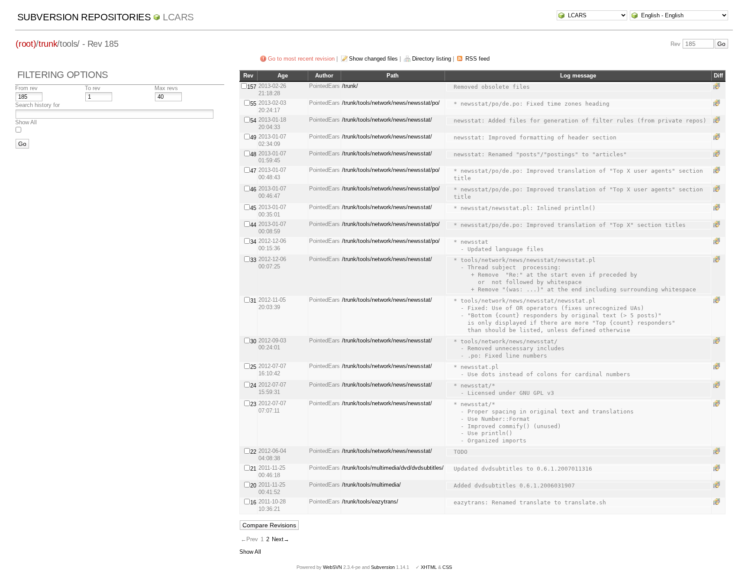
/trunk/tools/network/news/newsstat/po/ (391, 103)
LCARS (178, 17)
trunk (48, 43)
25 (253, 367)
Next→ (280, 539)
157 (251, 87)
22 (253, 452)
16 (253, 502)
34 (253, 242)
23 (253, 404)
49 (253, 137)
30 (253, 341)
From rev (26, 88)
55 (253, 103)
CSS (447, 567)
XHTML (429, 567)
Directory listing (431, 58)
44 (253, 225)
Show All (26, 122)
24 (253, 385)
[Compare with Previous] (718, 86)
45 (253, 208)
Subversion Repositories (84, 17)
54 (253, 120)
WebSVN (332, 567)
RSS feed (477, 58)
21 (253, 468)
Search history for (37, 105)
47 (253, 171)
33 (253, 260)
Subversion (383, 567)
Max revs (166, 88)
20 (253, 485)
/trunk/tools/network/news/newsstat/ (387, 119)
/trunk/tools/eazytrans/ (370, 501)
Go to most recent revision (301, 58)
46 (253, 189)
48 (253, 154)
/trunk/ (350, 86)
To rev (92, 88)
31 (253, 300)
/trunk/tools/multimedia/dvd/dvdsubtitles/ (393, 468)
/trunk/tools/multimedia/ (371, 484)
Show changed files (373, 58)
